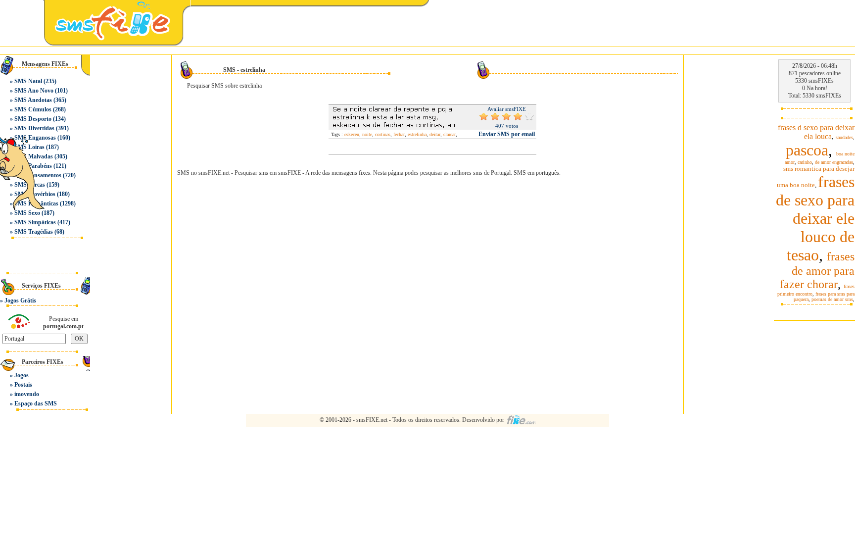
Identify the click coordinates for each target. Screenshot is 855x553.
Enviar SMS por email (506, 134)
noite (367, 134)
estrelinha (417, 134)
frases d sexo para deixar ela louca (816, 132)
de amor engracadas (834, 162)
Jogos (21, 375)
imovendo (26, 394)
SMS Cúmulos (32, 109)
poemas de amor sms (832, 299)
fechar (399, 134)
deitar (434, 134)
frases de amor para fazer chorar (817, 270)
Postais (23, 384)
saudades (844, 137)
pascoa (807, 150)
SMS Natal (28, 81)
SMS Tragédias (33, 231)
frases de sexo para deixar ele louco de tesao (815, 218)
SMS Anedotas (33, 100)
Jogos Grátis (20, 300)
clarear (449, 134)
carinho (805, 162)
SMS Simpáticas (35, 222)
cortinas (382, 134)
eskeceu (351, 134)
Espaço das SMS (35, 403)
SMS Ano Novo (33, 90)
